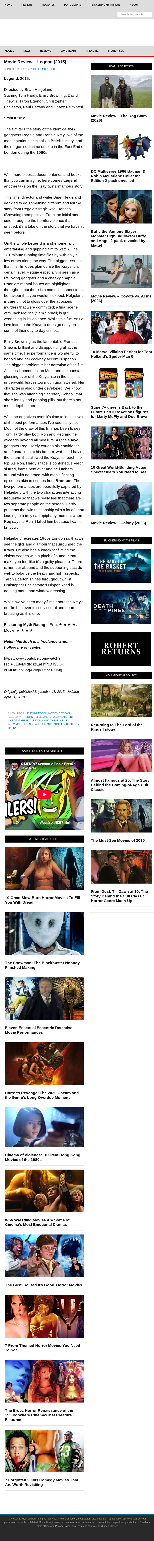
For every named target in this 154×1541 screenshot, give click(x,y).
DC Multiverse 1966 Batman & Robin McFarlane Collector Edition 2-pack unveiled (118, 176)
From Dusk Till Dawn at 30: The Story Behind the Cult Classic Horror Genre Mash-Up (119, 896)
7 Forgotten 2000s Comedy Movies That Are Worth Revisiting (41, 1482)
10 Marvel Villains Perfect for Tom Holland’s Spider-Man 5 (121, 354)
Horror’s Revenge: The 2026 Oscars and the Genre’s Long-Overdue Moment (42, 1095)
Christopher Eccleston (24, 720)
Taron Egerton (62, 724)
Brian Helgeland (37, 717)
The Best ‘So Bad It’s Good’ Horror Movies (43, 1285)
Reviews (64, 713)
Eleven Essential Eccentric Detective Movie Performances (38, 1030)
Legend (28, 724)
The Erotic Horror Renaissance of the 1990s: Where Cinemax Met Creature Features (39, 1415)
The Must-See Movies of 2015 (118, 840)
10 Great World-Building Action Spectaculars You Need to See (119, 469)
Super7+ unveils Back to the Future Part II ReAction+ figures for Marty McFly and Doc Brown (120, 412)
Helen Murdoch (36, 713)
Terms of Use (42, 1526)
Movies (53, 713)
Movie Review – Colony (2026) (118, 523)
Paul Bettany (42, 724)
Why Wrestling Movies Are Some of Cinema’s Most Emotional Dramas (37, 1222)
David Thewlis (51, 720)
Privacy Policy (62, 1526)
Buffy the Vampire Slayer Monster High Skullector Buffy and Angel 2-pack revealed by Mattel (118, 238)
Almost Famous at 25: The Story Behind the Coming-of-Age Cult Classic (120, 785)
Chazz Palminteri (61, 717)
